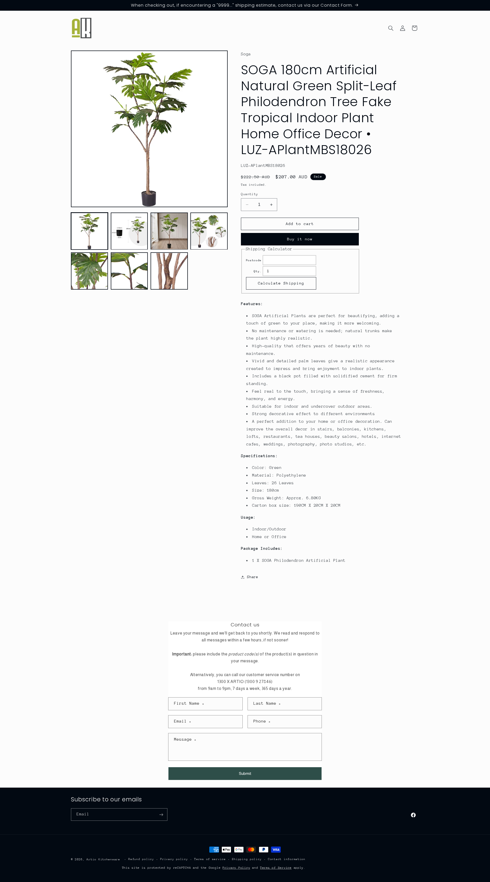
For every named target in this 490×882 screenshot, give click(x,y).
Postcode (254, 260)
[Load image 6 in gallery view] (129, 271)
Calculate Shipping (281, 283)
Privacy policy (174, 859)
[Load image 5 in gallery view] (89, 271)
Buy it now (300, 239)
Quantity (249, 194)
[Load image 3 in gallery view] (169, 231)
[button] (391, 28)
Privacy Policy (236, 867)
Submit (245, 773)
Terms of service (210, 859)
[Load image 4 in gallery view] (209, 231)
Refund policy (141, 859)
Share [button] (252, 577)
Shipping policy (247, 859)
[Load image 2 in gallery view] (129, 231)
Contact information (286, 859)
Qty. (258, 271)
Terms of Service (276, 867)
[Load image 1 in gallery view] (89, 231)
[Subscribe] (161, 814)
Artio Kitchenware (103, 859)
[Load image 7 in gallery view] (169, 271)
